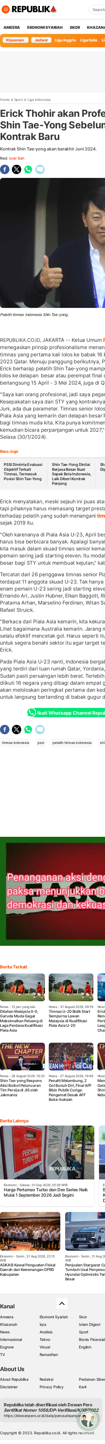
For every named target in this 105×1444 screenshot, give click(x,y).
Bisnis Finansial (92, 1339)
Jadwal (41, 40)
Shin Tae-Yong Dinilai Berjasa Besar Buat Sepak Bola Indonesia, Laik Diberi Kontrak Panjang (71, 474)
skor (75, 27)
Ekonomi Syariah (45, 27)
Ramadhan (49, 1354)
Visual (45, 1347)
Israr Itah (16, 158)
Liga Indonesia (39, 99)
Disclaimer (9, 1387)
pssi (40, 742)
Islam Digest (89, 1324)
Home (5, 99)
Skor (83, 1317)
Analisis (46, 1332)
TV (2, 1354)
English (85, 1347)
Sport (18, 99)
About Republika (14, 1379)
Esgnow (7, 1347)
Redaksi (47, 1379)
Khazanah (8, 1324)
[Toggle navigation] (5, 9)
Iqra (43, 1324)
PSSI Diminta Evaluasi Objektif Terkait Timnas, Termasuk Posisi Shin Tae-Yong (23, 471)
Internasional (11, 1339)
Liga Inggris (65, 40)
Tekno (45, 1339)
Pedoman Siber (92, 1379)
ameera (12, 27)
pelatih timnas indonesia (71, 742)
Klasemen (15, 40)
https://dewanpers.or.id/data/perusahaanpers (43, 1415)
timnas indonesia (15, 742)
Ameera (6, 1317)
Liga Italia (88, 40)
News (5, 1332)
